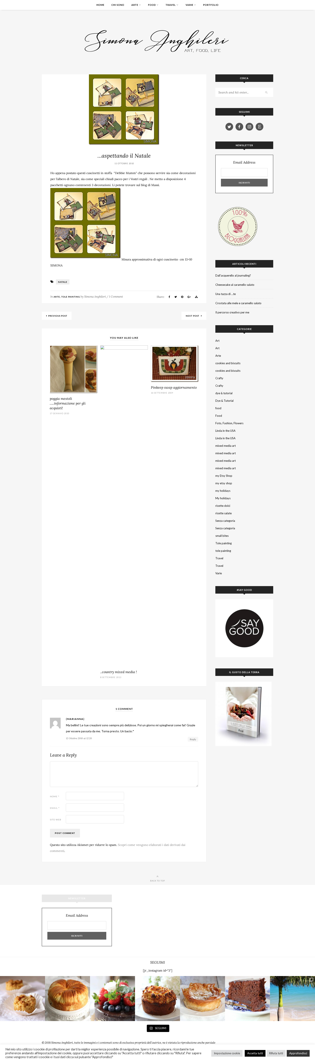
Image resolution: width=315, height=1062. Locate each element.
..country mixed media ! (118, 672)
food (218, 408)
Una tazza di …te (225, 294)
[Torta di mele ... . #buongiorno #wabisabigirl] (157, 998)
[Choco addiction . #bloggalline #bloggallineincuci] (247, 998)
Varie (189, 4)
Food (152, 4)
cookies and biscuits (227, 363)
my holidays (222, 490)
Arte (134, 4)
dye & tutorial (223, 393)
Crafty (219, 378)
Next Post (193, 315)
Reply (193, 739)
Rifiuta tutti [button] (276, 1053)
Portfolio (211, 4)
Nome (54, 796)
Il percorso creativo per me (232, 312)
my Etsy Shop (223, 475)
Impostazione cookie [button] (227, 1053)
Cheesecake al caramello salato (234, 284)
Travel (171, 4)
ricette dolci (222, 505)
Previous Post (57, 315)
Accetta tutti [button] (255, 1053)
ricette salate (223, 513)
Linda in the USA (225, 430)
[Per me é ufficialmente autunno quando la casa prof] (202, 998)
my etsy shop (223, 483)
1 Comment (116, 296)
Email (55, 808)
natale (62, 282)
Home (100, 4)
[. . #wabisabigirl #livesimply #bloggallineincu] (112, 998)
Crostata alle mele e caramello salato (238, 303)
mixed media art (225, 445)
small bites (222, 535)
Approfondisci (298, 1053)
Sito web (55, 819)
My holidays (223, 498)
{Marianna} (75, 719)
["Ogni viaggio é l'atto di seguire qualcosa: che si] (292, 998)
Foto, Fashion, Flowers (229, 423)
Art (217, 340)
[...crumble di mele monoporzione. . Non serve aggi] (22, 998)
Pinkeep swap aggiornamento (174, 387)
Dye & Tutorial (224, 400)
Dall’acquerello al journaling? (233, 275)
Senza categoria (225, 520)
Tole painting (70, 297)
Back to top (157, 881)
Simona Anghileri (95, 296)
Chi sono (117, 4)
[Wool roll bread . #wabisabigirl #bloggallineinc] (67, 998)
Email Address (244, 162)
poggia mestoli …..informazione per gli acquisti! (68, 403)
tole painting (223, 550)
